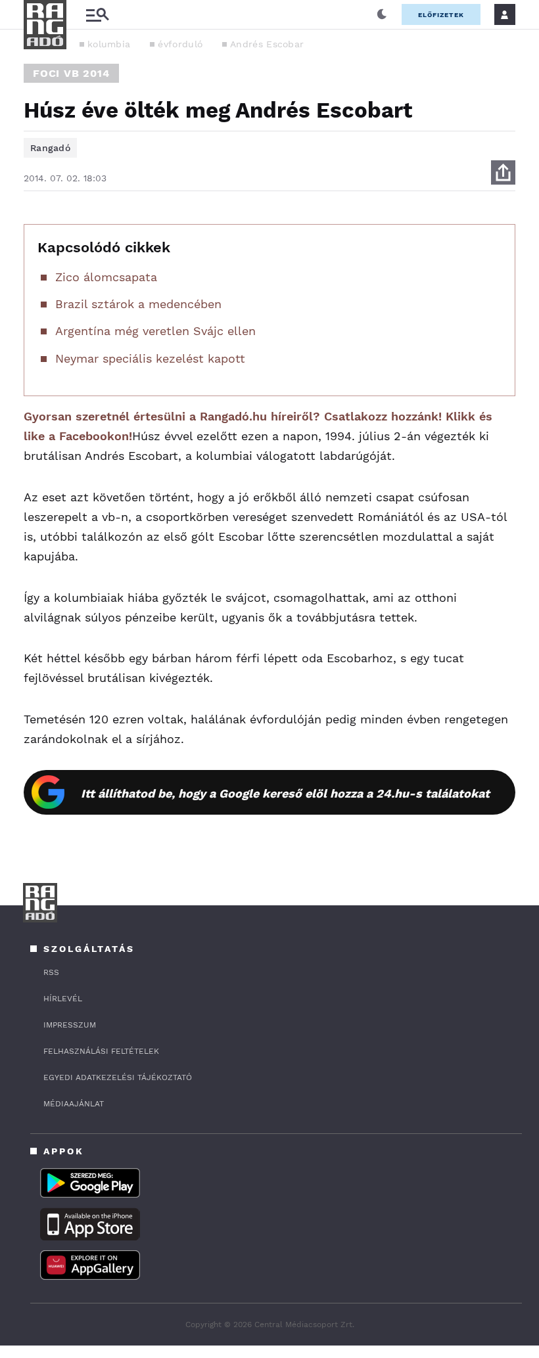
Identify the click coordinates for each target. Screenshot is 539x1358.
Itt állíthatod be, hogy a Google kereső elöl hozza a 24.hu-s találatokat (285, 793)
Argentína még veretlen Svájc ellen (155, 331)
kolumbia (108, 44)
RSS (51, 972)
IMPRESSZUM (69, 1025)
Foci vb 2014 (71, 73)
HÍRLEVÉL (62, 998)
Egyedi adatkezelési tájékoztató (117, 1077)
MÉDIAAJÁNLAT (73, 1103)
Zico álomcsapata (106, 277)
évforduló (180, 44)
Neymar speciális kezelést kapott (150, 358)
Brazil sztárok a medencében (138, 304)
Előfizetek (441, 14)
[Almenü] (97, 15)
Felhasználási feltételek (101, 1051)
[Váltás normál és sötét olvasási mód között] (382, 14)
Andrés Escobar (267, 44)
